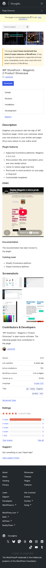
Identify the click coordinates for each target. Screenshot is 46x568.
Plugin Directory (8, 11)
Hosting (5, 481)
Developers (7, 501)
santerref (9, 77)
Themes (27, 476)
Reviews (8, 98)
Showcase (28, 472)
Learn (4, 492)
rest (41, 393)
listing (32, 389)
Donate (28, 501)
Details (8, 92)
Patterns (28, 485)
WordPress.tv (9, 505)
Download (8, 83)
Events (27, 497)
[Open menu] (42, 3)
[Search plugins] (27, 27)
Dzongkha (12, 536)
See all (41, 440)
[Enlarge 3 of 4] (19, 292)
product (35, 393)
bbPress (7, 521)
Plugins (27, 481)
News (4, 476)
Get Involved (30, 492)
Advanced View (9, 400)
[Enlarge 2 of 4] (40, 280)
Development (10, 110)
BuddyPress (8, 525)
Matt (5, 517)
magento (39, 389)
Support (8, 117)
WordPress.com (10, 513)
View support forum (10, 458)
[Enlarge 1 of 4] (19, 280)
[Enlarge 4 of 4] (40, 304)
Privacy (5, 485)
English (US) (39, 383)
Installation (9, 104)
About (5, 472)
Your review (7, 440)
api (27, 389)
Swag (27, 505)
